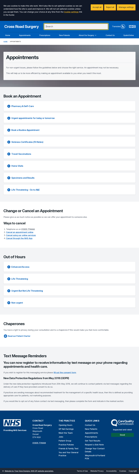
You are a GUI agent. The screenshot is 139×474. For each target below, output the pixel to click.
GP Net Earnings (66, 429)
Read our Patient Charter (19, 336)
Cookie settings (71, 12)
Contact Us (110, 35)
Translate (116, 26)
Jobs (61, 437)
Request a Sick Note (94, 444)
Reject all (110, 7)
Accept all (97, 7)
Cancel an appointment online (19, 232)
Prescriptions (44, 35)
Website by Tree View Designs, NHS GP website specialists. (29, 471)
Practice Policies (66, 444)
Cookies (122, 471)
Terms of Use (82, 471)
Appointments (25, 35)
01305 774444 (28, 229)
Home (7, 35)
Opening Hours (65, 425)
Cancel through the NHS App (19, 238)
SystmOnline (128, 35)
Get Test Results (92, 441)
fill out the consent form (65, 372)
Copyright (133, 471)
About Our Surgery (86, 35)
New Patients (64, 35)
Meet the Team (66, 433)
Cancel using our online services (21, 235)
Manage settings (126, 7)
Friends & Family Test (68, 448)
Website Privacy (97, 471)
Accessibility (111, 471)
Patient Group (65, 441)
